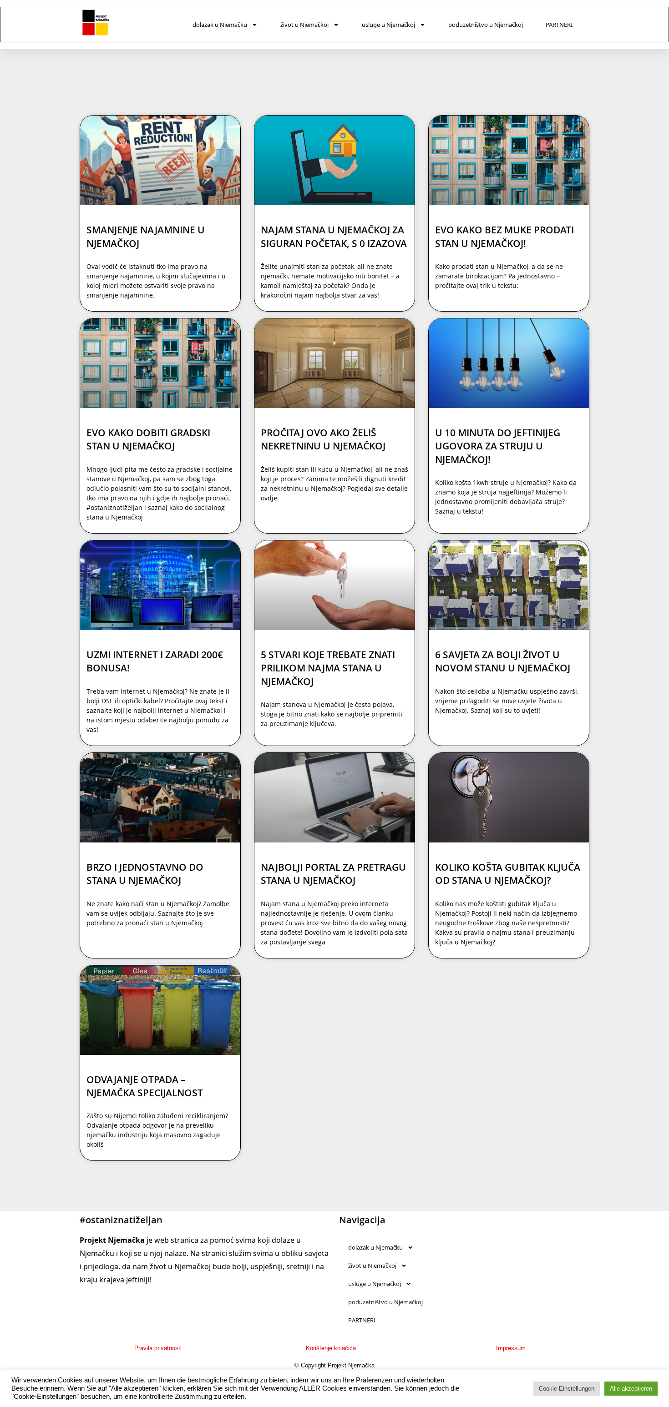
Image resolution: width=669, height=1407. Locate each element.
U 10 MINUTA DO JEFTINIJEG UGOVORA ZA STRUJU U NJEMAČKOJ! (497, 446)
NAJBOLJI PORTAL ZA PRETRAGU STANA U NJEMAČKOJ (333, 874)
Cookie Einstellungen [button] (566, 1388)
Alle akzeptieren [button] (631, 1388)
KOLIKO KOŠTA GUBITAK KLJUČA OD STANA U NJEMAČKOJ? (507, 874)
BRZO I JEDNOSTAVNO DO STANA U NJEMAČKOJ (144, 874)
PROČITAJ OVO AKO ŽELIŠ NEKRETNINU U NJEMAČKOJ (323, 439)
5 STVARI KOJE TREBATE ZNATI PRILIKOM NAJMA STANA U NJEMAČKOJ (328, 668)
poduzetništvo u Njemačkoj (485, 24)
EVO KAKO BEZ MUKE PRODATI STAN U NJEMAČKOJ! (504, 236)
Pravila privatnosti (158, 1348)
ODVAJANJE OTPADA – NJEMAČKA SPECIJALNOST (144, 1086)
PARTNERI (559, 24)
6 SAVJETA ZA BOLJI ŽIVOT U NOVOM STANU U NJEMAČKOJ (502, 661)
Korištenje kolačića (331, 1348)
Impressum (511, 1348)
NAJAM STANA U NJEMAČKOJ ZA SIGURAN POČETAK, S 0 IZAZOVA (334, 236)
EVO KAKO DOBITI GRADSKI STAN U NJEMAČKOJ (148, 439)
